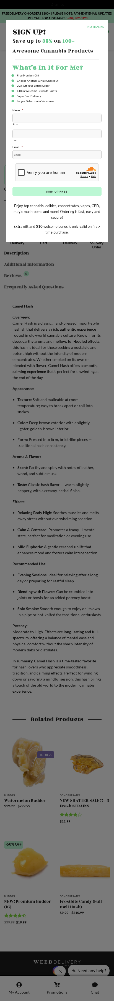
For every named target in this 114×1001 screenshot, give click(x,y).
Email (17, 147)
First (15, 124)
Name (17, 110)
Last (15, 140)
